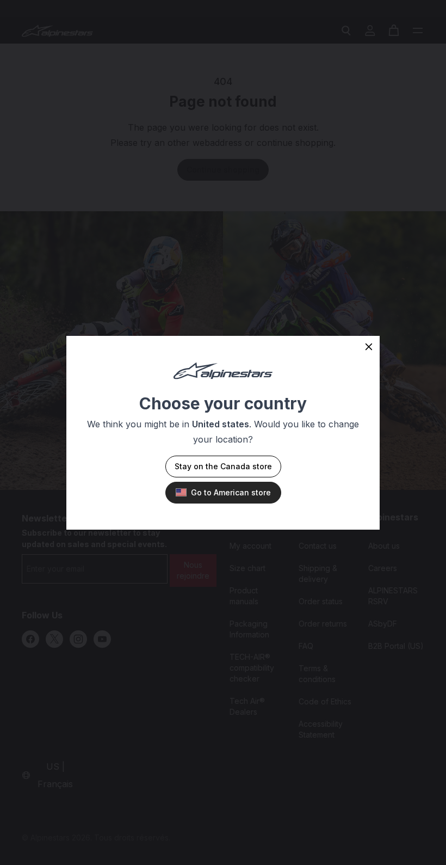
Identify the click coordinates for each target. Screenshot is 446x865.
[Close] (369, 347)
